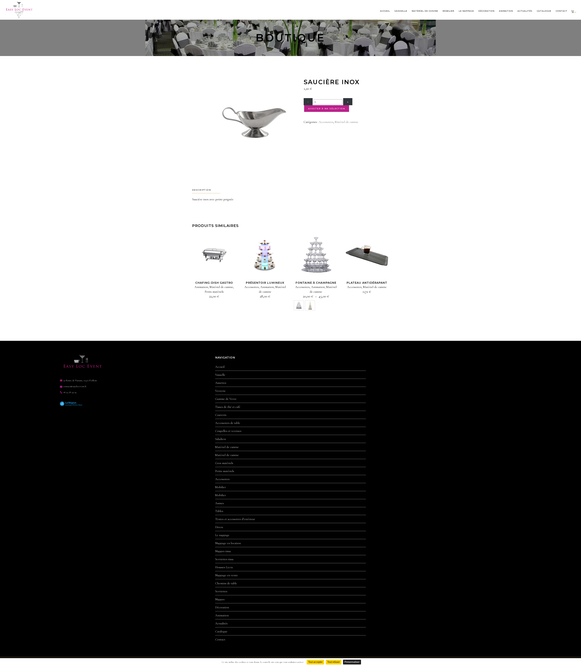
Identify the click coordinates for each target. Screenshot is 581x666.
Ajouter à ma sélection (326, 108)
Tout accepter (315, 662)
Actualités (221, 623)
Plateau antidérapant (366, 282)
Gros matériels (224, 463)
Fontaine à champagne (315, 282)
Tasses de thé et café (227, 406)
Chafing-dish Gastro (214, 282)
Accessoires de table (227, 423)
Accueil (220, 366)
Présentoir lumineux (265, 282)
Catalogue (221, 631)
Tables (219, 511)
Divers (219, 527)
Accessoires (326, 122)
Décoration (222, 607)
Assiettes (220, 382)
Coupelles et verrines (228, 431)
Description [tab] (201, 190)
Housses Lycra (224, 567)
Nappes (220, 599)
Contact (220, 639)
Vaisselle (220, 374)
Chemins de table (226, 583)
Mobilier (220, 487)
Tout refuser (333, 662)
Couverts (220, 414)
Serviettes (221, 591)
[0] (572, 11)
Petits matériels (214, 292)
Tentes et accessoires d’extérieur (235, 519)
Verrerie (220, 390)
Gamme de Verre (225, 398)
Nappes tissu (223, 551)
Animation (201, 287)
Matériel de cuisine (346, 122)
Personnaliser (352, 662)
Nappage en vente (226, 575)
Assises (219, 503)
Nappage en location (228, 543)
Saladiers (220, 439)
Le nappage (222, 535)
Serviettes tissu (224, 559)
